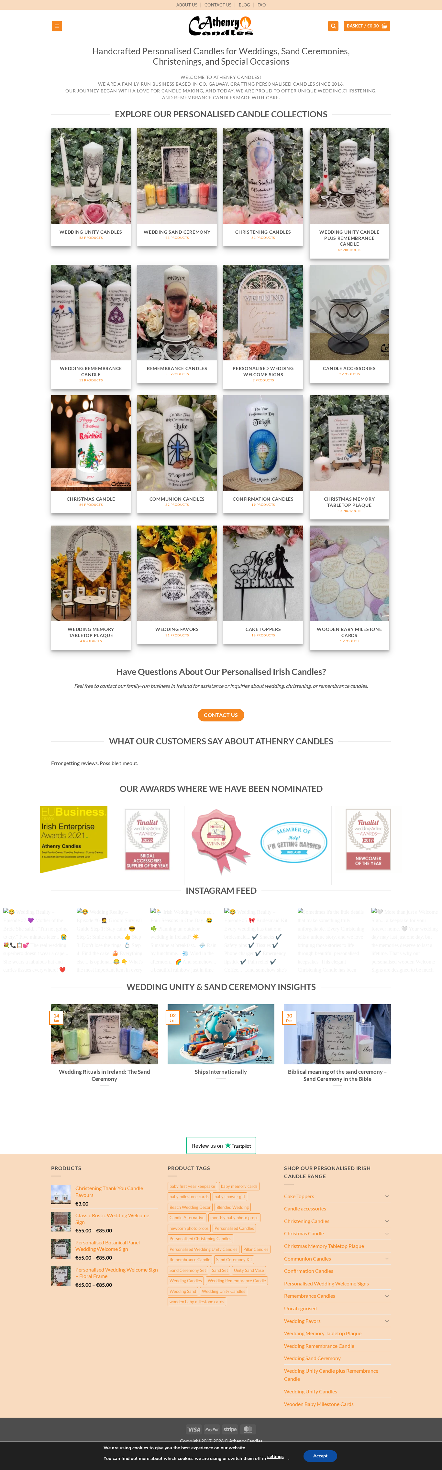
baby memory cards (239, 1186)
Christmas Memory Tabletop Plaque (324, 1246)
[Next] (425, 944)
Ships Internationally (221, 1072)
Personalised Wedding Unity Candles (204, 1249)
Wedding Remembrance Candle (237, 1280)
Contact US (218, 4)
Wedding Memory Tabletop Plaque (322, 1333)
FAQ (262, 4)
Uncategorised (300, 1308)
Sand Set (220, 1270)
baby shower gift (230, 1196)
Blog (244, 4)
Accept (320, 1456)
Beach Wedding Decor (190, 1207)
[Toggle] (387, 1196)
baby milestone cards (189, 1196)
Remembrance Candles (309, 1296)
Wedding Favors (302, 1321)
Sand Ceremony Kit (234, 1259)
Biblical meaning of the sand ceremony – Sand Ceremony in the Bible (337, 1075)
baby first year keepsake (192, 1186)
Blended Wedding (232, 1207)
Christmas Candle (304, 1233)
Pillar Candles (256, 1249)
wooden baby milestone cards (197, 1301)
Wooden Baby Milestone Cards (319, 1404)
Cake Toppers (299, 1196)
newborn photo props (189, 1228)
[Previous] (17, 944)
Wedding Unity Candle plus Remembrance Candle (331, 1375)
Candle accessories (305, 1208)
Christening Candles (306, 1221)
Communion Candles (307, 1258)
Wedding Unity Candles (223, 1291)
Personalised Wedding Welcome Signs (326, 1283)
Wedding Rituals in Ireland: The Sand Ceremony (104, 1075)
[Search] (333, 26)
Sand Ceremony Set (188, 1270)
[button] (57, 26)
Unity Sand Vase (249, 1270)
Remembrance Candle (190, 1259)
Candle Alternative (187, 1217)
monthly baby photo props (234, 1217)
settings (275, 1457)
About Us (186, 4)
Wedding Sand (183, 1291)
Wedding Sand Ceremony (312, 1358)
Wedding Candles (186, 1280)
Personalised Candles (234, 1228)
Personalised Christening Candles (200, 1238)
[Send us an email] (394, 8)
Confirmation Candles (308, 1271)
